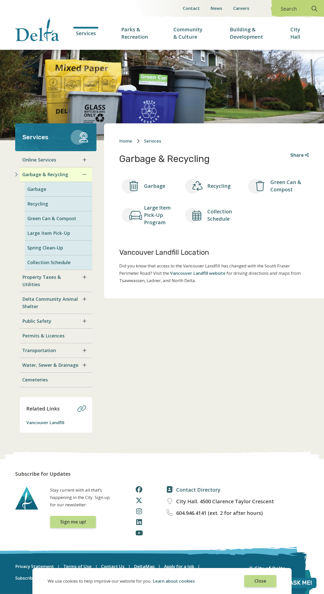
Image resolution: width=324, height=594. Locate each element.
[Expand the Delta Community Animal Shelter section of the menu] (84, 299)
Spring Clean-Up (45, 248)
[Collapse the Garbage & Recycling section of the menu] (84, 174)
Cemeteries (35, 380)
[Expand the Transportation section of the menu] (84, 350)
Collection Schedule (49, 262)
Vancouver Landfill (45, 422)
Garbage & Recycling (45, 174)
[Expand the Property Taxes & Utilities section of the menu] (84, 277)
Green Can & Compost (51, 218)
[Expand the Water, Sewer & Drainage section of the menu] (84, 365)
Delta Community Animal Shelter (50, 302)
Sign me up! (73, 522)
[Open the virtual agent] (294, 584)
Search (289, 8)
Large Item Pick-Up (48, 233)
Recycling (37, 204)
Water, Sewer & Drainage (50, 365)
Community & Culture (187, 33)
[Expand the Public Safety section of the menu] (84, 321)
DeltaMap (144, 566)
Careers (241, 8)
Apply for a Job (179, 566)
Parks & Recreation (134, 33)
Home (125, 141)
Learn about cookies (174, 581)
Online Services (39, 160)
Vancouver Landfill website (198, 273)
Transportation (39, 350)
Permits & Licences (43, 336)
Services (86, 33)
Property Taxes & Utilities (41, 280)
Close (260, 581)
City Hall (295, 33)
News (216, 8)
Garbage (36, 189)
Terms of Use (77, 566)
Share (297, 155)
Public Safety (36, 321)
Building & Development (246, 33)
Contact (191, 8)
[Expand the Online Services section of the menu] (84, 160)
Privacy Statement (34, 566)
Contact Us (113, 566)
